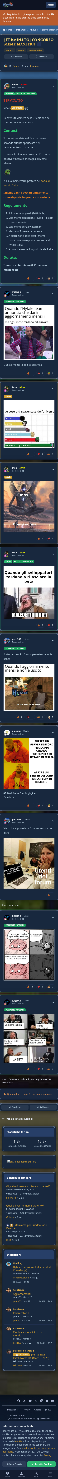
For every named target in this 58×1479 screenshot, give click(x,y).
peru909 (16, 639)
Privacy (27, 1409)
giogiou (16, 731)
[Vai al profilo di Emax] (6, 66)
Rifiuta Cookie (14, 1464)
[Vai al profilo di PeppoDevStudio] (8, 1264)
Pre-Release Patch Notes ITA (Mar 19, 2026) (31, 1356)
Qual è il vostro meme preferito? (25, 1205)
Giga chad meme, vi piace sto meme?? (28, 1186)
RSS (49, 1409)
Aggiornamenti (22, 1294)
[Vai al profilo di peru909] (7, 640)
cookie (18, 1441)
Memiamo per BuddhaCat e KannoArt (26, 1226)
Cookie (37, 1409)
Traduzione (12, 1409)
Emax (16, 66)
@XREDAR (17, 108)
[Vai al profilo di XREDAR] (7, 294)
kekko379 (17, 1361)
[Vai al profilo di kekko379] (8, 1351)
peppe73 (17, 1297)
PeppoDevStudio (21, 1273)
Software (10, 1189)
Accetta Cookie (43, 1464)
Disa (14, 387)
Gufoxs (10, 1217)
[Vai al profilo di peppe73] (8, 1290)
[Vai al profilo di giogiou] (7, 732)
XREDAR (16, 292)
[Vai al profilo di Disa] (7, 389)
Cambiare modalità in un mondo (27, 1334)
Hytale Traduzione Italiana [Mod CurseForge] (32, 1268)
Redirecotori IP (21, 1313)
